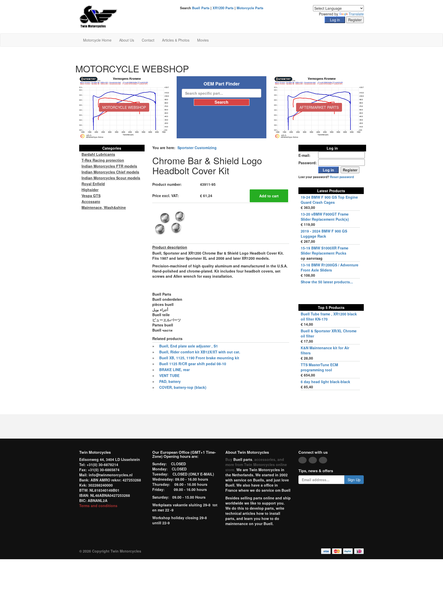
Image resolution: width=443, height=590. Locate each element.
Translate (356, 13)
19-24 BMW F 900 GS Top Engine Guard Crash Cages (329, 200)
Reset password (342, 177)
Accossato (91, 201)
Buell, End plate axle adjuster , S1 (188, 346)
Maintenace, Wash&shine (104, 207)
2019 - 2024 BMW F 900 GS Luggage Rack (324, 233)
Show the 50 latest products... (327, 281)
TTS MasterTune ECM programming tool (319, 367)
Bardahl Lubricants (98, 154)
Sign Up (354, 479)
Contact (148, 40)
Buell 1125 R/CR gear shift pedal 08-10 (192, 363)
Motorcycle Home (97, 40)
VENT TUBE (169, 375)
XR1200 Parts (223, 7)
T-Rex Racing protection (103, 160)
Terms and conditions (98, 505)
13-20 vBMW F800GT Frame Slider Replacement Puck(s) (325, 216)
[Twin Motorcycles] (98, 16)
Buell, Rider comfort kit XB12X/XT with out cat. (199, 351)
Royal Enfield (93, 183)
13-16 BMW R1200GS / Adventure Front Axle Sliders (329, 267)
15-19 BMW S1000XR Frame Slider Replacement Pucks (324, 250)
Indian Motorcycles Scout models (111, 177)
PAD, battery (170, 381)
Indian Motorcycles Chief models (110, 172)
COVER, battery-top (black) (182, 387)
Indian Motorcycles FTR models (109, 166)
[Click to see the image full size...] (171, 222)
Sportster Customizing (197, 147)
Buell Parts (200, 7)
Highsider (90, 189)
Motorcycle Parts (250, 7)
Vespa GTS (91, 195)
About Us (126, 40)
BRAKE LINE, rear (174, 369)
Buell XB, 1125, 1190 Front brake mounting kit (199, 357)
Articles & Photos (175, 40)
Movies (203, 40)
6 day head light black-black (325, 381)
